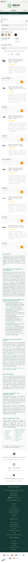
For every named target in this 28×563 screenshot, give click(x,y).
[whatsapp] (3, 559)
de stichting (19, 360)
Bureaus (8, 432)
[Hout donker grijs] (2, 34)
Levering (14, 503)
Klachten (14, 516)
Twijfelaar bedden (19, 432)
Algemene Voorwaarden (14, 512)
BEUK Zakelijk (14, 522)
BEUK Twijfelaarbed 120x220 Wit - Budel (16, 145)
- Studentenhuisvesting (14, 526)
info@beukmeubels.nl (16, 333)
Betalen (14, 505)
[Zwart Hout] (15, 34)
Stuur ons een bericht (15, 497)
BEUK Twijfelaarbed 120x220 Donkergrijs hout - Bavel (16, 169)
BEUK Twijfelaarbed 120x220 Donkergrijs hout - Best (16, 117)
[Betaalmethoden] (4, 555)
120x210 (7, 307)
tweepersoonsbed (7, 277)
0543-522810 (14, 493)
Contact (14, 541)
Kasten (7, 433)
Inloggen (14, 549)
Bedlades (8, 436)
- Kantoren (14, 528)
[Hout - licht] (5, 34)
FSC (17, 39)
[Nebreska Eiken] (9, 34)
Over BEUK (14, 545)
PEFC (18, 41)
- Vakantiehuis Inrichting (14, 530)
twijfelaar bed (21, 273)
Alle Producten (14, 543)
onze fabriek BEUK (10, 322)
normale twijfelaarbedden (12, 308)
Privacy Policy (14, 514)
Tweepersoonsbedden (20, 429)
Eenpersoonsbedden (20, 430)
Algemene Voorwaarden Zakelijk (14, 534)
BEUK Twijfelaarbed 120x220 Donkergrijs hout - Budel (16, 61)
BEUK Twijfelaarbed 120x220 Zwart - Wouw (16, 226)
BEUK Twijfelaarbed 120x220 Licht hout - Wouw (16, 198)
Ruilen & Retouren (14, 507)
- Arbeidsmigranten (14, 524)
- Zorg (14, 532)
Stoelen (7, 434)
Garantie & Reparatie (14, 509)
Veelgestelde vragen (14, 547)
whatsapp (8, 333)
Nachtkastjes (9, 430)
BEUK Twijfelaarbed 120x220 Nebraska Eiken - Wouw (17, 88)
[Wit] (12, 34)
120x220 (4, 39)
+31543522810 (14, 495)
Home (2, 15)
